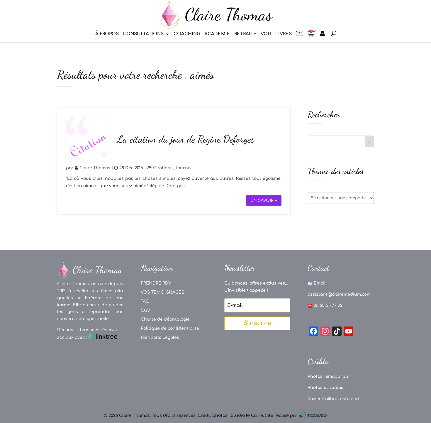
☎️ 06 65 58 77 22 (325, 305)
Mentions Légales (160, 337)
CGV (145, 310)
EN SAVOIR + (263, 200)
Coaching (187, 34)
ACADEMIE (217, 34)
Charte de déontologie (165, 319)
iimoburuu (337, 376)
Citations (163, 168)
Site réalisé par (282, 415)
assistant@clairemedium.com (339, 294)
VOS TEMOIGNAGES (162, 292)
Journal (183, 168)
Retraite (245, 34)
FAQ (145, 301)
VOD (266, 34)
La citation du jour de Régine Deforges (185, 139)
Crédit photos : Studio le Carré (230, 415)
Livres (283, 34)
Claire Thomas (94, 168)
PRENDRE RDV (156, 283)
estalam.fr (351, 399)
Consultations (143, 34)
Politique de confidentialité (170, 328)
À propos (107, 34)
